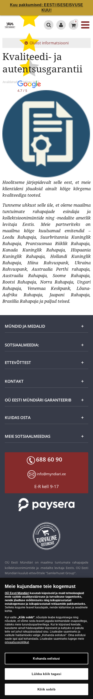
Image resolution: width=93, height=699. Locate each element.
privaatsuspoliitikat (17, 642)
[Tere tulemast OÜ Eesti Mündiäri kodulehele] (61, 25)
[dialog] (46, 638)
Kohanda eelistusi (46, 658)
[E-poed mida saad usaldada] (46, 536)
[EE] (9, 25)
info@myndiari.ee (51, 473)
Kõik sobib (46, 689)
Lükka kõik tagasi (46, 674)
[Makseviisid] (46, 504)
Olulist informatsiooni (49, 43)
